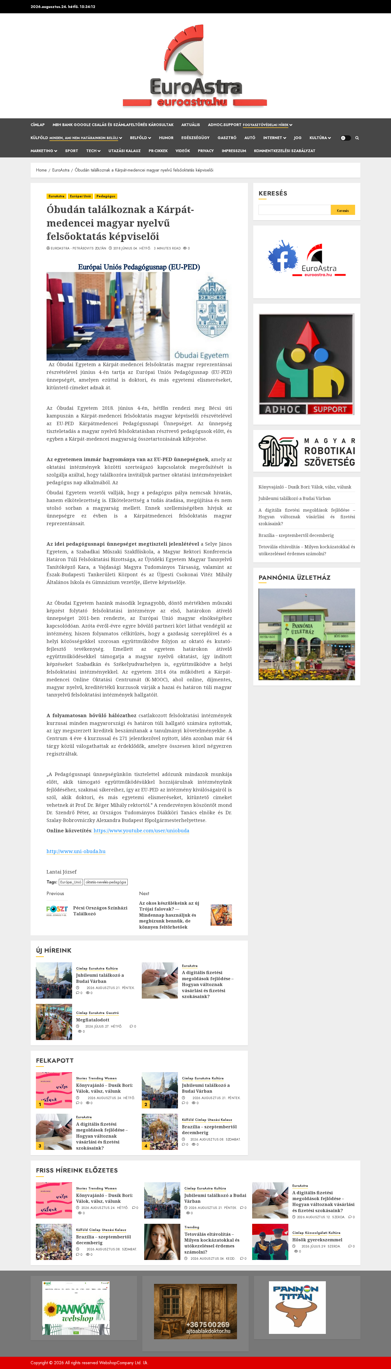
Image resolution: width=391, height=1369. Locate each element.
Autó (249, 137)
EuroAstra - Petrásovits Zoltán (78, 249)
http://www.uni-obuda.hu (76, 851)
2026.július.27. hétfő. (104, 1027)
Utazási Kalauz (125, 150)
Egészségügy (195, 137)
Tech (91, 150)
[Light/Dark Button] (345, 138)
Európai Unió (80, 196)
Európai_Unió (70, 882)
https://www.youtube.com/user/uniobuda (141, 830)
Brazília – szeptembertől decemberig (209, 1130)
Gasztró (227, 137)
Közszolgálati (316, 1233)
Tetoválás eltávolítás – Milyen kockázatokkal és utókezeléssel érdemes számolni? (211, 1243)
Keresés (273, 193)
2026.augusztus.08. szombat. (215, 1140)
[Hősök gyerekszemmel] (270, 1242)
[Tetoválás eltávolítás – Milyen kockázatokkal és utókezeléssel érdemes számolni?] (162, 1242)
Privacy (206, 150)
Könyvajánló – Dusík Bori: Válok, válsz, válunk (104, 1088)
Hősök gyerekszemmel (317, 1240)
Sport (71, 150)
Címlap (38, 124)
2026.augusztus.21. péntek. (111, 988)
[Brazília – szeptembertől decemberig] (160, 1132)
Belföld (138, 137)
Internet (272, 137)
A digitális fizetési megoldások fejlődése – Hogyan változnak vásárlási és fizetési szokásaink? (208, 984)
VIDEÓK (183, 150)
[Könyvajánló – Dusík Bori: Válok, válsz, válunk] (54, 1090)
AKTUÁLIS (190, 124)
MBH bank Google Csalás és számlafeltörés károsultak (113, 124)
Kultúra (318, 137)
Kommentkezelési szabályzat (284, 150)
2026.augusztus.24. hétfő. (111, 1098)
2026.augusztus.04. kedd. (213, 1259)
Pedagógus (106, 196)
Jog (298, 137)
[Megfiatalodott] (54, 1022)
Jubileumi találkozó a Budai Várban (100, 978)
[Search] (357, 138)
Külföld (74, 137)
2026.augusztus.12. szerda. (321, 1217)
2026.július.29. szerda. (321, 1247)
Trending (95, 1078)
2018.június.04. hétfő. (132, 249)
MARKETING (42, 150)
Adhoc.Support (248, 124)
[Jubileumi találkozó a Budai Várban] (54, 980)
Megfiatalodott (92, 1020)
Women (111, 1078)
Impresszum (234, 150)
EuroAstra (56, 196)
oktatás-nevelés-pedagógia (106, 882)
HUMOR (166, 137)
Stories (81, 1078)
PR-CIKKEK (158, 150)
